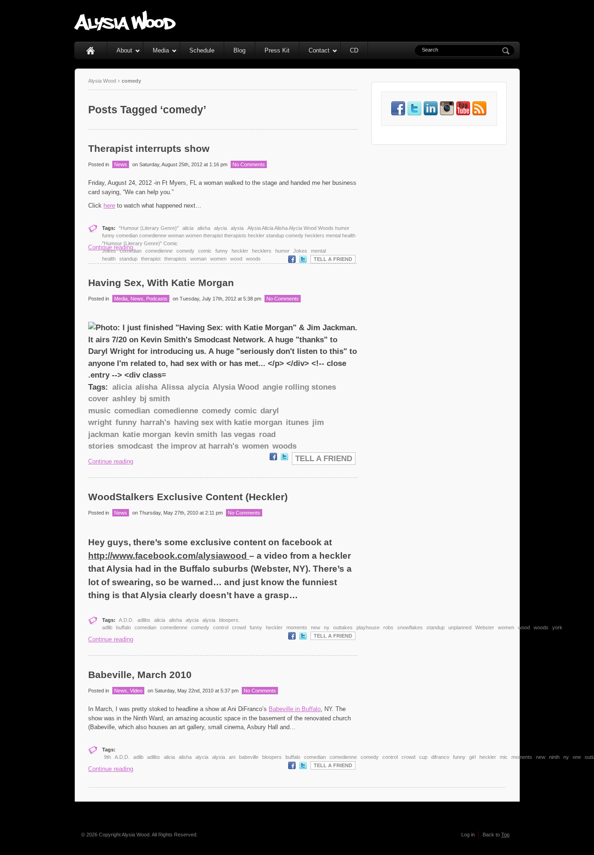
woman (198, 258)
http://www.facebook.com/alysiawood (168, 556)
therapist (151, 258)
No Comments (248, 164)
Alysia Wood (102, 81)
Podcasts (157, 298)
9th (107, 757)
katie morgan (147, 434)
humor (282, 251)
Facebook (292, 259)
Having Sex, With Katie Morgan (161, 282)
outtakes (343, 627)
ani (232, 757)
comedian (131, 251)
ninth (554, 757)
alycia (220, 228)
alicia (188, 228)
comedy (185, 251)
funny (221, 251)
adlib (138, 757)
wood (236, 258)
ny (326, 627)
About (124, 50)
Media (161, 50)
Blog (239, 50)
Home (90, 50)
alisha (203, 228)
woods (253, 258)
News (120, 164)
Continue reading (110, 247)
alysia (237, 228)
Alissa (172, 387)
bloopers (272, 757)
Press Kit (277, 50)
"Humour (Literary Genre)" (149, 228)
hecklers (261, 251)
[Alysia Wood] (125, 28)
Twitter (303, 259)
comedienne (159, 251)
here (109, 205)
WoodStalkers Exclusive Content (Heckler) (188, 496)
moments (296, 627)
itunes (297, 422)
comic (205, 251)
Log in (468, 834)
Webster (484, 627)
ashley (124, 398)
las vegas (238, 434)
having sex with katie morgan (228, 422)
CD (354, 50)
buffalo (123, 627)
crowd (239, 627)
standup (128, 258)
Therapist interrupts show (148, 148)
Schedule (201, 50)
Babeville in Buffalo (295, 708)
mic (504, 757)
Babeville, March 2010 (140, 674)
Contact (319, 50)
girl (472, 757)
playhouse (368, 627)
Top (505, 834)
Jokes (300, 251)
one (577, 757)
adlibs (143, 620)
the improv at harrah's (198, 446)
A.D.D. (126, 620)
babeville (248, 757)
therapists (175, 258)
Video (136, 690)
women (218, 258)
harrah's (155, 422)
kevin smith (195, 434)
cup (423, 757)
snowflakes (410, 627)
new (315, 627)
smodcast (135, 446)
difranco (440, 757)
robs (388, 627)
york (557, 627)
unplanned (459, 627)
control (220, 627)
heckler (240, 251)
